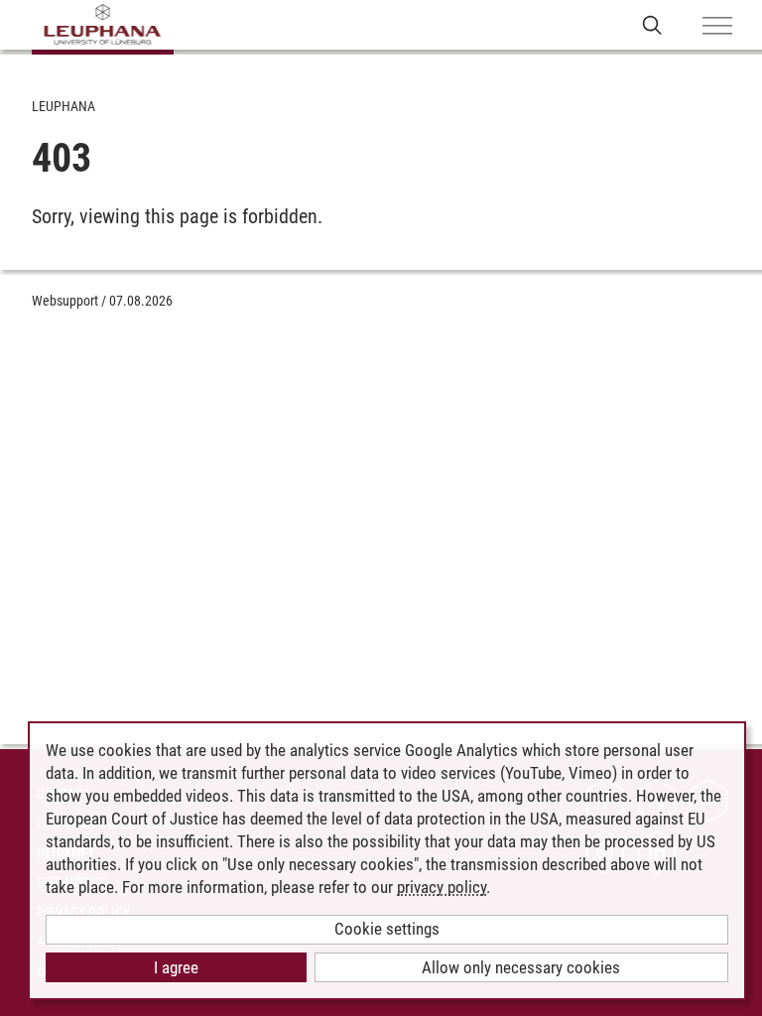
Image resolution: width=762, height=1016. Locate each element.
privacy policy (441, 887)
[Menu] (717, 27)
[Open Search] (652, 24)
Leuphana (63, 106)
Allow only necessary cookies (521, 967)
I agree (176, 967)
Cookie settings (387, 929)
